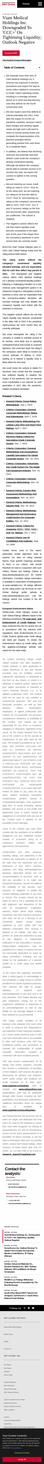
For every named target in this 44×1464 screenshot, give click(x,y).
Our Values (7, 1365)
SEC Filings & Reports (11, 1392)
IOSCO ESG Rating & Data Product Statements (19, 1427)
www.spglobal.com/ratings (15, 1086)
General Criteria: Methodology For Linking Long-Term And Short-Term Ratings (23, 425)
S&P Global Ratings (14, 1318)
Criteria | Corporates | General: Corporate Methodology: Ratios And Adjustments (21, 413)
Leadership (7, 1424)
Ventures (7, 1371)
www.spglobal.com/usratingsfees (18, 1110)
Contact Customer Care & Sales (14, 1400)
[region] (22, 1446)
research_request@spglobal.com (18, 1154)
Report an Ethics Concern (12, 1406)
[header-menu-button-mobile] (40, 4)
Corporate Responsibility (12, 1420)
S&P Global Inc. (12, 1356)
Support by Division (10, 1403)
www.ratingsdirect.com (30, 1089)
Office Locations (9, 1410)
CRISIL (6, 1341)
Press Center (8, 1375)
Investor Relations (10, 1382)
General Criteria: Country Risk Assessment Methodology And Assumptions (21, 494)
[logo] (8, 3)
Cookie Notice (16, 1448)
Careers (6, 1417)
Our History (7, 1368)
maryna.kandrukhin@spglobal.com (19, 1203)
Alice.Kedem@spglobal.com (17, 1187)
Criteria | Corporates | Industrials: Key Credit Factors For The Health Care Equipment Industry (23, 467)
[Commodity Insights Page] (24, 1308)
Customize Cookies (22, 1453)
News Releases (9, 1385)
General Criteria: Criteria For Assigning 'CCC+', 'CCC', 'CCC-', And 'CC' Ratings (22, 529)
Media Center (8, 1334)
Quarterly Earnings (10, 1389)
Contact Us (7, 1349)
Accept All (22, 1459)
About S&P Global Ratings (12, 1327)
